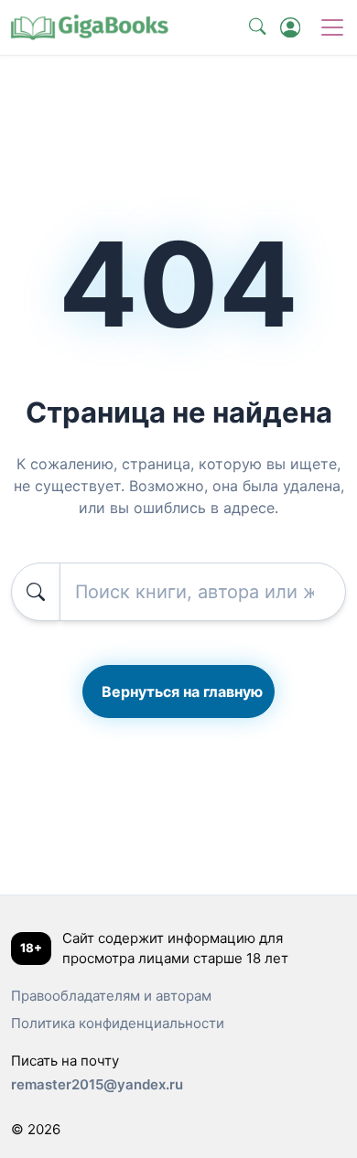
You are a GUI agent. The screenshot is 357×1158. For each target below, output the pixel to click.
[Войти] (290, 27)
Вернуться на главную (182, 691)
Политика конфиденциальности (117, 1023)
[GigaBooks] (88, 27)
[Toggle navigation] (332, 27)
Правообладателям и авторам (111, 995)
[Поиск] (257, 27)
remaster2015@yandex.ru (97, 1084)
